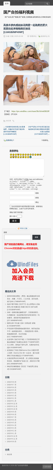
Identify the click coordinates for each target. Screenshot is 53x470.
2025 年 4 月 (11, 425)
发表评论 (44, 36)
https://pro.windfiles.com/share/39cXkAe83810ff (30, 111)
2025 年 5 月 (11, 423)
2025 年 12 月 (12, 404)
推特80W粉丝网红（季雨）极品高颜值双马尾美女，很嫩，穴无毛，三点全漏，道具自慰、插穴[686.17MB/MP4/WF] (23, 298)
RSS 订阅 (23, 228)
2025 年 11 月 (12, 406)
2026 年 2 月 (11, 398)
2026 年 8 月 (11, 382)
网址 (37, 202)
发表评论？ (10, 140)
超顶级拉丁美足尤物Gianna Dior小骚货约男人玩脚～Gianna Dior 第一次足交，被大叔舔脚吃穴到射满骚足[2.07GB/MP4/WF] (23, 353)
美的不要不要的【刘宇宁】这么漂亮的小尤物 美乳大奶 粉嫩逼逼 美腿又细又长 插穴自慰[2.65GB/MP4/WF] (23, 307)
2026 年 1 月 (11, 401)
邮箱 (37, 198)
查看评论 (33, 36)
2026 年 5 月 (11, 390)
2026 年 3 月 (11, 396)
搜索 (5, 232)
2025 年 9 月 (11, 412)
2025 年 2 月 (11, 431)
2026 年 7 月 (11, 385)
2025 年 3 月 (11, 428)
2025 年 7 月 (11, 417)
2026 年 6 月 (11, 387)
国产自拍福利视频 (18, 12)
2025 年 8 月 (11, 414)
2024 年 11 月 (12, 439)
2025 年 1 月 (11, 433)
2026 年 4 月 (11, 393)
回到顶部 (47, 467)
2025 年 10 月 (12, 409)
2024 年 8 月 (11, 442)
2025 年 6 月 (11, 420)
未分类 (8, 121)
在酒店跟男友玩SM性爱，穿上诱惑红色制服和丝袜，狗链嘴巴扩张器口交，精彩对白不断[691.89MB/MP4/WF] (23, 361)
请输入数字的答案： (17, 212)
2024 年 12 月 (12, 436)
